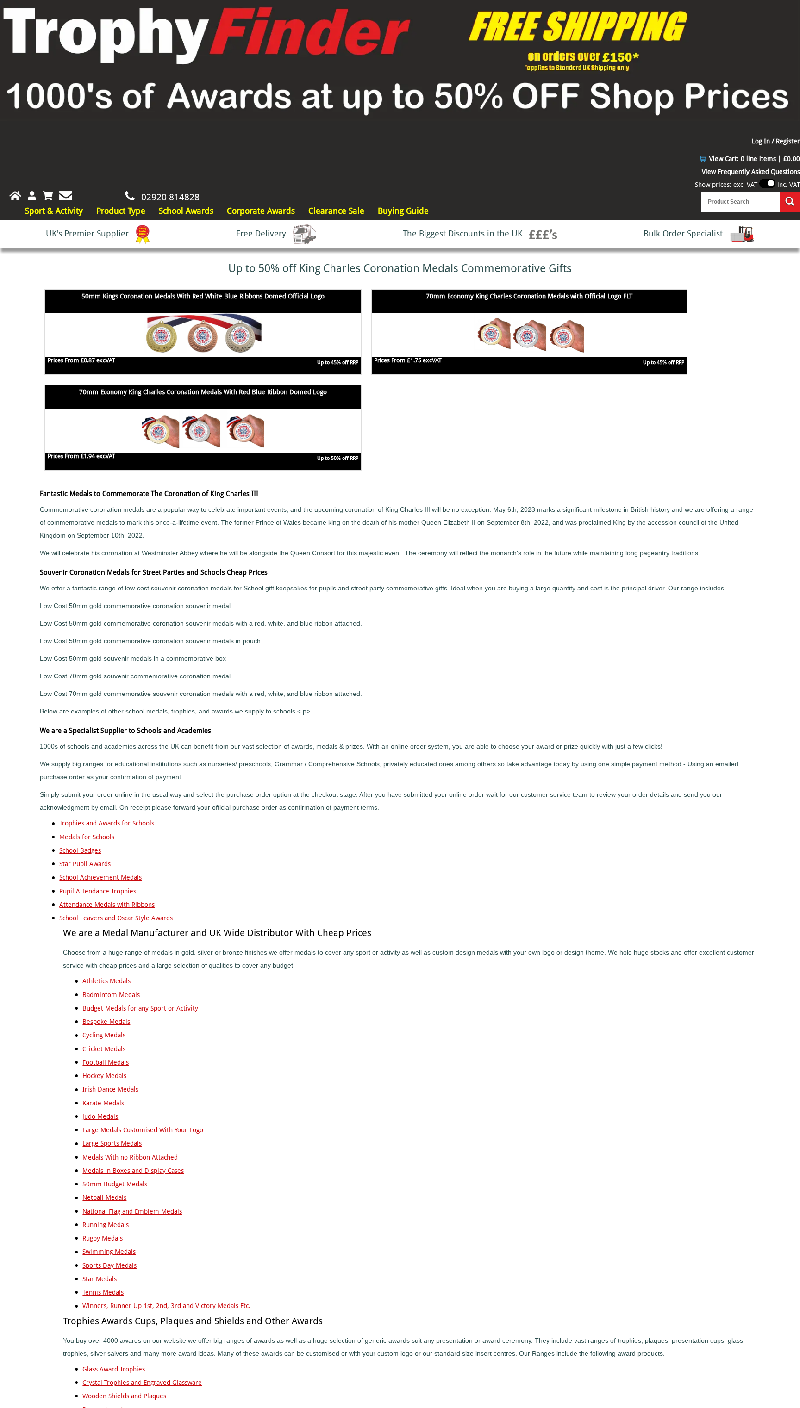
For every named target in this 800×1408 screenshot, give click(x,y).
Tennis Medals (103, 1292)
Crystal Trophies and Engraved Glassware (142, 1382)
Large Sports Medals (112, 1143)
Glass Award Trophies (113, 1369)
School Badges (80, 850)
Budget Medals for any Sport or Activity (140, 1008)
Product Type (120, 211)
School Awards (186, 211)
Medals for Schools (86, 837)
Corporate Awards (261, 211)
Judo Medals (100, 1116)
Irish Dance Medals (110, 1089)
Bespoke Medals (106, 1021)
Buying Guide (403, 211)
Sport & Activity (54, 211)
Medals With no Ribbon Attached (130, 1157)
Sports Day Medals (109, 1265)
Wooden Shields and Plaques (124, 1396)
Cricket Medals (103, 1049)
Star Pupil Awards (85, 864)
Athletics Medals (106, 981)
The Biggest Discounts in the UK (464, 233)
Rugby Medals (102, 1238)
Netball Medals (104, 1197)
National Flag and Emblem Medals (132, 1211)
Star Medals (99, 1279)
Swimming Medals (109, 1251)
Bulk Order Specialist (684, 233)
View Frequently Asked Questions (751, 171)
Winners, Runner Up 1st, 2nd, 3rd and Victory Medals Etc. (166, 1305)
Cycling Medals (103, 1035)
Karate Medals (103, 1103)
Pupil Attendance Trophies (97, 891)
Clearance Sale (336, 211)
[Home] (10, 195)
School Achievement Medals (100, 877)
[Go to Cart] (48, 195)
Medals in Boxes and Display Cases (133, 1170)
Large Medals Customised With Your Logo (142, 1130)
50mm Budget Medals (114, 1184)
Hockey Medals (104, 1075)
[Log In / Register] (32, 195)
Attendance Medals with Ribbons (107, 904)
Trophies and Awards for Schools (106, 823)
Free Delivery (262, 233)
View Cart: (754, 158)
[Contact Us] (66, 195)
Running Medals (105, 1224)
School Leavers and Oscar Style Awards (116, 918)
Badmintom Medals (111, 995)
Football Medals (105, 1062)
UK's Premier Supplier (88, 233)
